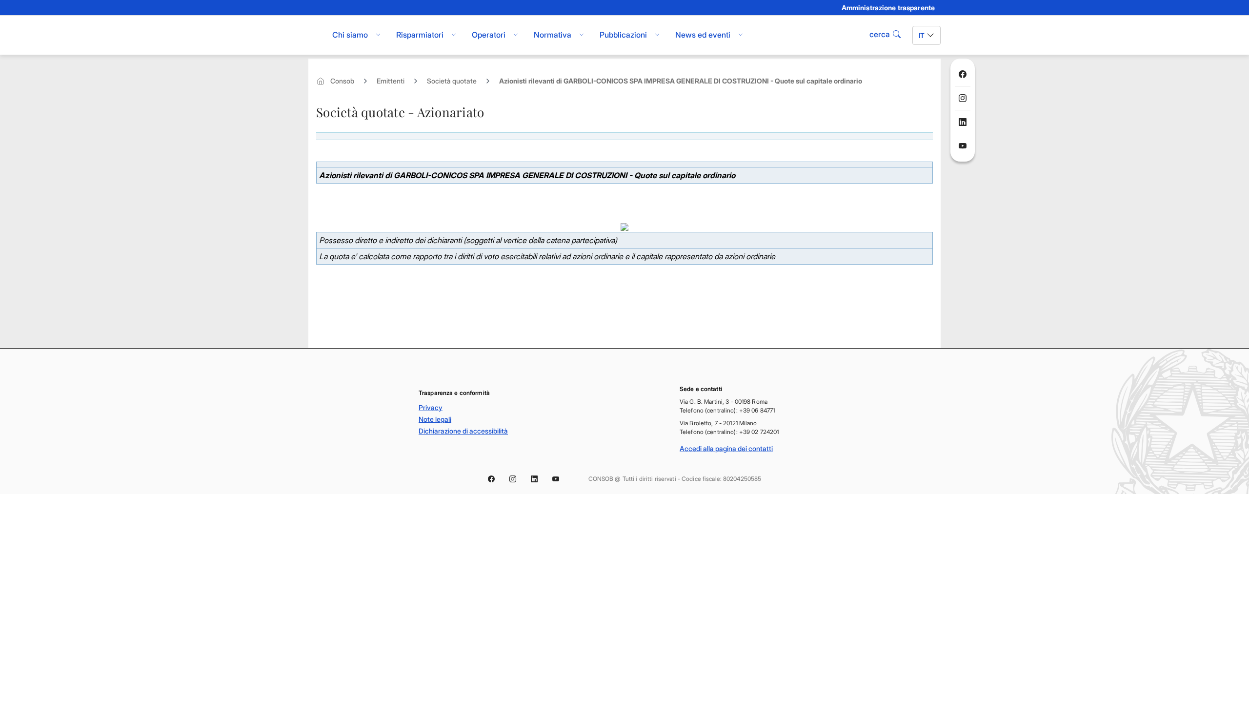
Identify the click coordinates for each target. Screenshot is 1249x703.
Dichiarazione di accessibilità (463, 431)
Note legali (435, 419)
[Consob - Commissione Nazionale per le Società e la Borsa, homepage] (313, 35)
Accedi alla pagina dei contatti (726, 448)
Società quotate (452, 81)
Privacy (431, 407)
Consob (342, 81)
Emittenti (390, 81)
